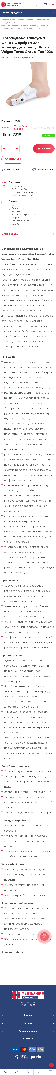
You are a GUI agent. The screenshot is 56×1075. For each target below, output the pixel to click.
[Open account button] (39, 1072)
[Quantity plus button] (17, 148)
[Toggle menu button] (53, 4)
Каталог (21, 20)
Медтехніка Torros (8, 20)
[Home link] (11, 4)
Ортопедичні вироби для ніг (37, 20)
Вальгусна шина (8, 23)
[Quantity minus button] (4, 148)
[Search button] (28, 1072)
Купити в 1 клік (12, 159)
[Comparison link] (16, 1072)
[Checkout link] (45, 4)
